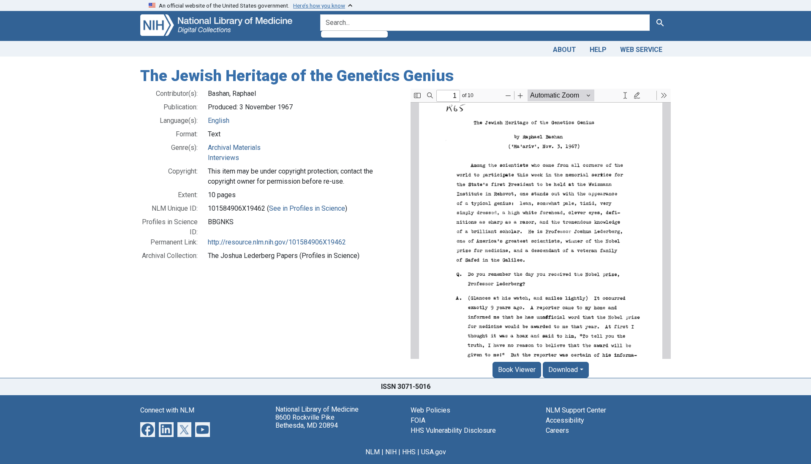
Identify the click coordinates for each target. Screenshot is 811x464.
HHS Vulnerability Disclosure (453, 430)
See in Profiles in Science (307, 208)
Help (598, 50)
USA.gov (433, 452)
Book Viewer (517, 370)
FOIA (418, 420)
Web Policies (430, 410)
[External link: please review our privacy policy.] (147, 429)
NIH (391, 452)
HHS (409, 452)
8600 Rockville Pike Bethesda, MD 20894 (306, 421)
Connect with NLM (167, 410)
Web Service (641, 50)
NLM (372, 452)
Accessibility (565, 420)
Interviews (223, 158)
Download (563, 370)
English (218, 121)
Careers (557, 430)
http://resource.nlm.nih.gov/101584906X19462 (277, 242)
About (564, 50)
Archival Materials (234, 148)
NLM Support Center (576, 410)
